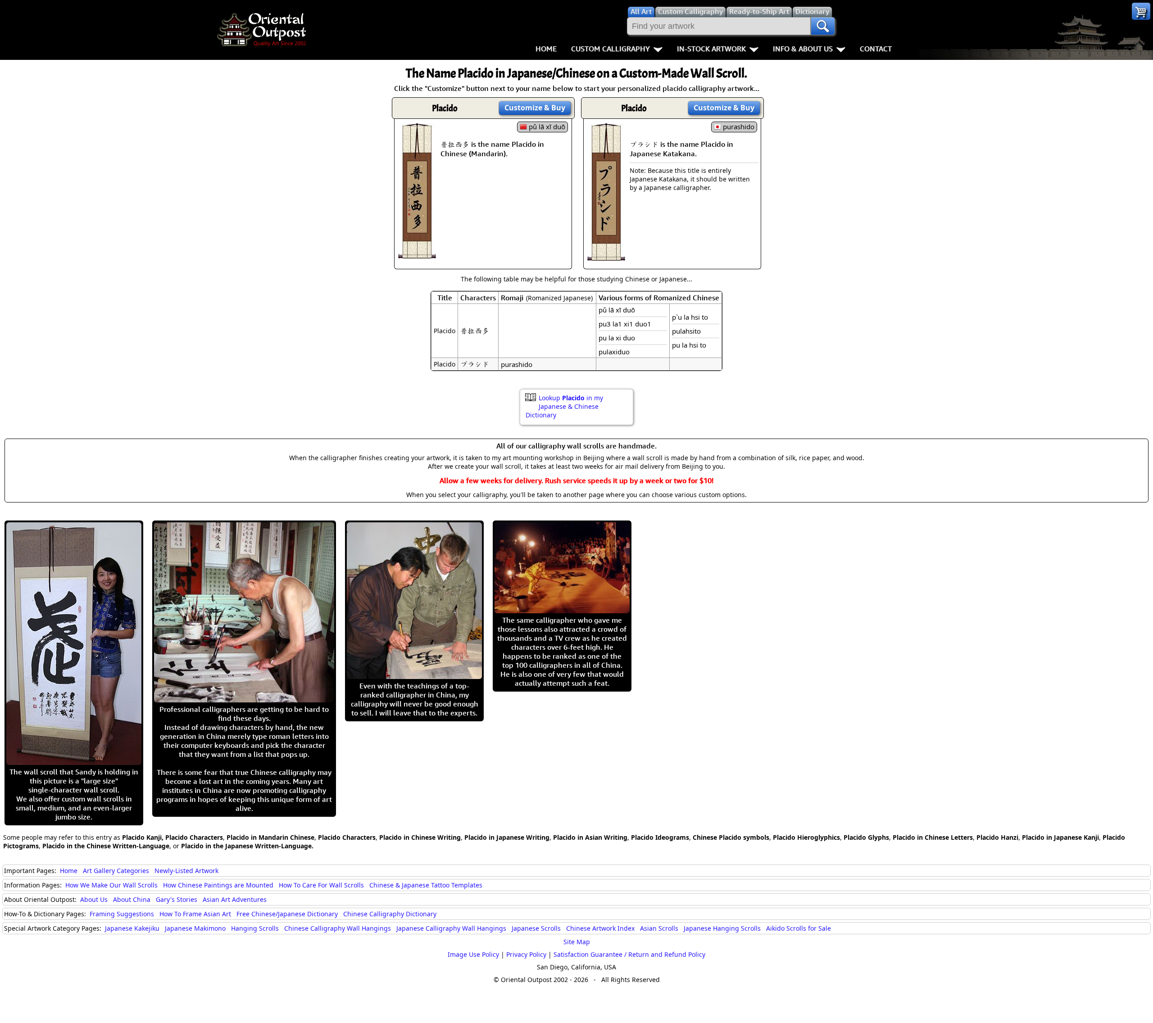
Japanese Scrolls (536, 928)
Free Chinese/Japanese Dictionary (287, 914)
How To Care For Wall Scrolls (321, 885)
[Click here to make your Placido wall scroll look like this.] (417, 253)
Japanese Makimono (195, 928)
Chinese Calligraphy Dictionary (389, 914)
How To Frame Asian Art (195, 914)
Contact (876, 48)
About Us (94, 899)
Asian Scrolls (659, 928)
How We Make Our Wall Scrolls (111, 885)
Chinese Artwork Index (600, 928)
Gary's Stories (176, 899)
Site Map (576, 941)
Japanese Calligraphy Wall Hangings (451, 928)
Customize (534, 108)
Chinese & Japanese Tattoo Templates (425, 885)
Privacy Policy (526, 954)
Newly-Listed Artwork (186, 870)
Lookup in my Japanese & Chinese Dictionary (564, 406)
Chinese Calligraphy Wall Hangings (337, 928)
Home (546, 48)
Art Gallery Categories (116, 870)
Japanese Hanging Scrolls (722, 928)
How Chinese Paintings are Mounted (218, 885)
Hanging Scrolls (255, 928)
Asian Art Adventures (235, 899)
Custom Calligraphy (610, 48)
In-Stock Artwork (711, 48)
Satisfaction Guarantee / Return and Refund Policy (629, 954)
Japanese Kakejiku (132, 928)
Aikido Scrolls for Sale (798, 928)
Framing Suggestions (122, 914)
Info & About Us (803, 48)
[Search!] (823, 26)
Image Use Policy (473, 954)
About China (131, 899)
